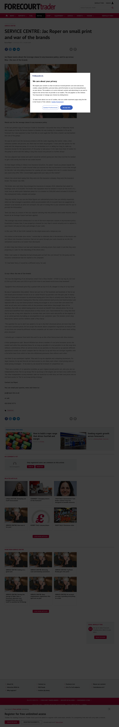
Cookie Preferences (50, 107)
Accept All (66, 107)
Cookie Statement (57, 102)
